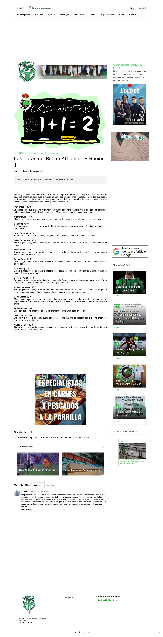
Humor (92, 15)
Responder (25, 509)
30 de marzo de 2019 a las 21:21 (39, 491)
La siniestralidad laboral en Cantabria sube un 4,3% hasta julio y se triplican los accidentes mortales (133, 461)
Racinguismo (24, 15)
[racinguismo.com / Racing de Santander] (39, 9)
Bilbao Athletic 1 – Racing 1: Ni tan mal (36, 470)
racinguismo (53, 153)
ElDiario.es (123, 442)
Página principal (68, 597)
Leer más (117, 296)
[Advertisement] (81, 39)
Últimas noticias (36, 153)
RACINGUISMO (20, 153)
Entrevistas (79, 15)
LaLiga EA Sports (107, 15)
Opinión (51, 15)
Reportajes (64, 15)
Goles (121, 15)
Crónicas (39, 15)
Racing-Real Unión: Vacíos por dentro (82, 470)
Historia (132, 15)
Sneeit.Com (86, 632)
